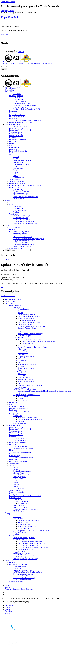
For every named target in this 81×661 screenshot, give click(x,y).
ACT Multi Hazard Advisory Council (26, 105)
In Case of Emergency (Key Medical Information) (34, 332)
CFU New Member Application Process (31, 541)
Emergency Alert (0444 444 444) (20, 130)
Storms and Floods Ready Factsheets (26, 197)
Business (16, 157)
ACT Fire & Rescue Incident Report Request (29, 239)
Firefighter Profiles (24, 524)
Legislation (13, 111)
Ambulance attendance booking (24, 244)
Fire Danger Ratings (16, 134)
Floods (11, 143)
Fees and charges (23, 309)
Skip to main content (8, 2)
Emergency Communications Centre (21, 122)
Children (16, 159)
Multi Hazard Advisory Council (24, 216)
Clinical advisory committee (27, 315)
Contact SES (22, 387)
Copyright (8, 611)
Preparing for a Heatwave (17, 139)
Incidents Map (10, 90)
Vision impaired (19, 178)
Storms (11, 155)
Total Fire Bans (14, 180)
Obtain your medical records (23, 237)
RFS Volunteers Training (26, 555)
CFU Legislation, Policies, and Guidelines (32, 543)
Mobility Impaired (20, 166)
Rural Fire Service (20, 101)
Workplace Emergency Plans (23, 448)
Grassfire (12, 145)
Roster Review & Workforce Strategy (30, 334)
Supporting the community (26, 318)
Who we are (22, 349)
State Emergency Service (22, 103)
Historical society (23, 353)
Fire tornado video (20, 440)
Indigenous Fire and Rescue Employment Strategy (34, 530)
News (11, 113)
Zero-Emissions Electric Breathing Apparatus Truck (39, 341)
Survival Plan (18, 189)
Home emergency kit (20, 193)
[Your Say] (12, 631)
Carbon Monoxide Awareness (23, 458)
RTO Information (23, 397)
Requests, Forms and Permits (19, 231)
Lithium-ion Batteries (16, 136)
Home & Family (19, 162)
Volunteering (13, 214)
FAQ (19, 358)
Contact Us (9, 48)
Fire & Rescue (18, 99)
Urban (16, 176)
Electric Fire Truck (28, 343)
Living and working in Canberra (28, 520)
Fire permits (17, 235)
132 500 (4, 34)
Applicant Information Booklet (28, 526)
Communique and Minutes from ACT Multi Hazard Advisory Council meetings (44, 391)
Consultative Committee (26, 549)
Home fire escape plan (21, 195)
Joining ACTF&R (24, 522)
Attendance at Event (20, 233)
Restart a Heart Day (28, 320)
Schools (16, 174)
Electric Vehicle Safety (16, 128)
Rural (15, 170)
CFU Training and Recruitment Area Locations (33, 547)
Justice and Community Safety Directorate (19, 589)
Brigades (21, 366)
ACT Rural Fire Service (22, 220)
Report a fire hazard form (22, 242)
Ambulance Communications (27, 418)
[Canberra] (12, 623)
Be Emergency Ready (12, 124)
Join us (7, 200)
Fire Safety (13, 141)
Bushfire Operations (20, 439)
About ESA (9, 92)
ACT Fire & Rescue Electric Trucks (30, 339)
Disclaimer (8, 609)
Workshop (17, 212)
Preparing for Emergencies (18, 151)
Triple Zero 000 (9, 17)
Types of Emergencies (16, 181)
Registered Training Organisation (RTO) (27, 109)
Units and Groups (24, 377)
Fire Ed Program (23, 503)
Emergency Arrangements (18, 183)
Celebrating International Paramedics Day (31, 326)
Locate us (12, 229)
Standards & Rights (24, 336)
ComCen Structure (20, 423)
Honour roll (22, 355)
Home (7, 259)
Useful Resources (19, 199)
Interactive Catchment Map (23, 452)
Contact (7, 585)
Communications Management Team (30, 419)
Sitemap (7, 613)
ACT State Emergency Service (24, 221)
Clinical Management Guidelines (29, 316)
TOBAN (8, 587)
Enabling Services (20, 107)
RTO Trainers (22, 400)
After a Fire (21, 345)
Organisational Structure (17, 115)
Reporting (21, 313)
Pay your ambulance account (23, 241)
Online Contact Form (16, 248)
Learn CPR (13, 149)
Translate (21, 52)
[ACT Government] (12, 647)
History (24, 351)
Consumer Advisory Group (27, 328)
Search (3, 67)
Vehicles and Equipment (26, 379)
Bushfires (12, 138)
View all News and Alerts (13, 88)
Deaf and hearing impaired (22, 160)
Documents (21, 551)
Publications (13, 118)
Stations (20, 311)
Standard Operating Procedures (28, 364)
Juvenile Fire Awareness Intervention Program (33, 347)
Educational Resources (21, 191)
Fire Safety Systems (20, 446)
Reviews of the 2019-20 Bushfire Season (27, 120)
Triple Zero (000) (19, 421)
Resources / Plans (15, 187)
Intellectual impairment (21, 164)
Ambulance (17, 98)
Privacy (7, 607)
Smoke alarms (14, 153)
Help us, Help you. (24, 330)
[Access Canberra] (12, 639)
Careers (11, 204)
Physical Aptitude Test (25, 528)
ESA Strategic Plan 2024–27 (18, 117)
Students (20, 398)
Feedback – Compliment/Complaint (29, 322)
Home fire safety (14, 147)
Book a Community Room (22, 246)
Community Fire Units (21, 218)
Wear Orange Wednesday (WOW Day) (31, 385)
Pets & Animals (19, 168)
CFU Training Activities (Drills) (28, 545)
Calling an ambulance (25, 324)
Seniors (16, 172)
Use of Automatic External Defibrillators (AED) (25, 185)
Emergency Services (16, 96)
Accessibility (9, 605)
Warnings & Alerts (15, 132)
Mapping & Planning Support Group (26, 223)
